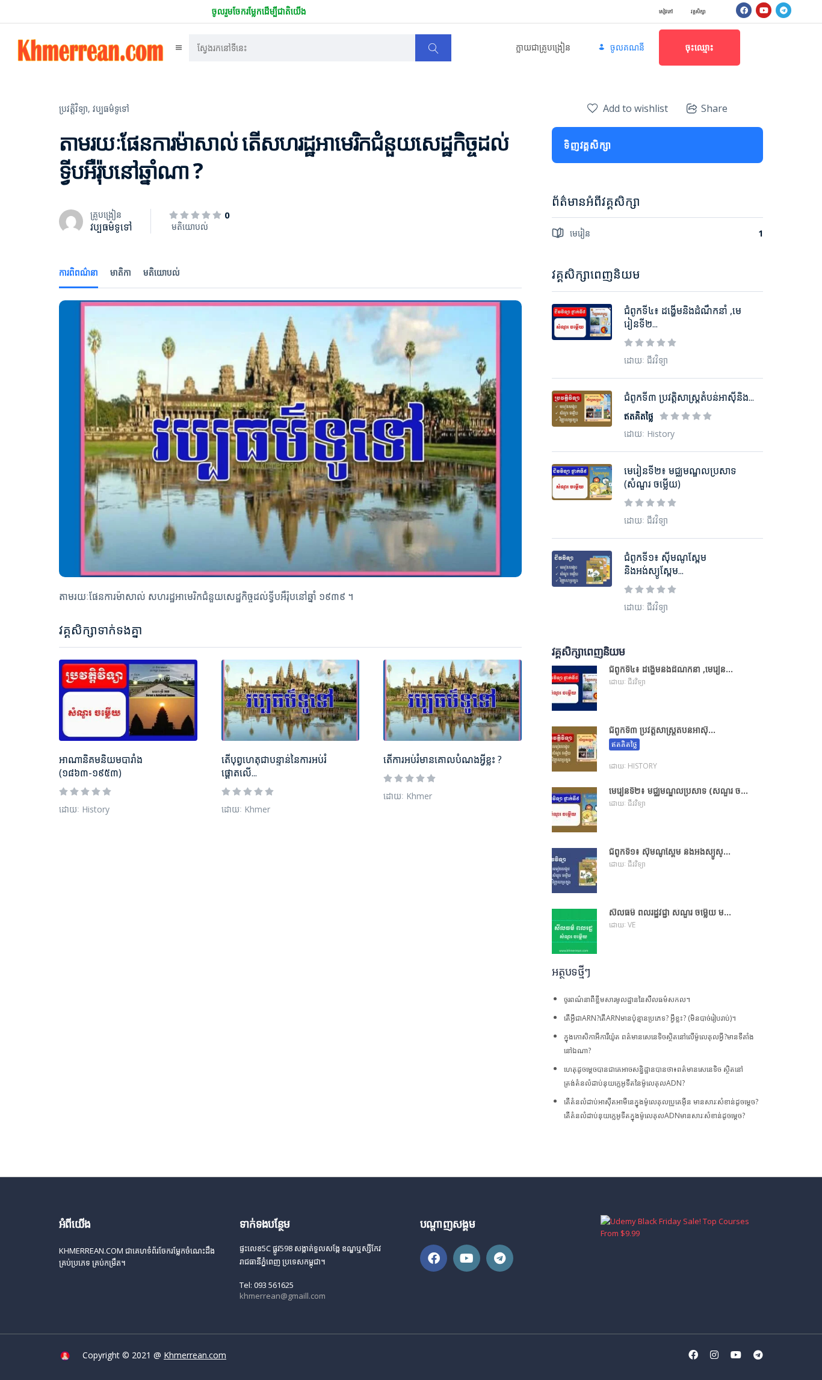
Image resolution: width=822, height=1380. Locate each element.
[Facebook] (744, 10)
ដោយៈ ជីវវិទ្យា (646, 360)
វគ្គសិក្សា (698, 11)
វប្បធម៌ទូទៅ (111, 108)
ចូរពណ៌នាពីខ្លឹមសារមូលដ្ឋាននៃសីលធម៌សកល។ (627, 999)
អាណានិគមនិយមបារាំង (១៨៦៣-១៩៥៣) (101, 766)
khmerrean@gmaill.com (282, 1295)
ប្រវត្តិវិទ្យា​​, (74, 108)
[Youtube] (763, 10)
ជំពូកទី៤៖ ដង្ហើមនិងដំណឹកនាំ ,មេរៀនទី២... (682, 317)
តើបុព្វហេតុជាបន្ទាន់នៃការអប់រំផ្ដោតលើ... (274, 766)
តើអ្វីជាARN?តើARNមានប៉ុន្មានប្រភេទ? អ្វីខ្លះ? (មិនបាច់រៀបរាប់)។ (650, 1018)
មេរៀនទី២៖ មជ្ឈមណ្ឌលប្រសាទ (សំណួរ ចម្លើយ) (680, 477)
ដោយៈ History (84, 809)
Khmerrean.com (195, 1355)
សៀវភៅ (666, 11)
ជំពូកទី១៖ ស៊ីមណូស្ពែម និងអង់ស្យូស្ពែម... (665, 564)
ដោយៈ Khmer (245, 809)
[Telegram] (783, 10)
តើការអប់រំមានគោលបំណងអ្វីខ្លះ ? (442, 759)
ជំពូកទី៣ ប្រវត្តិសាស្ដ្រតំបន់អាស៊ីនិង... (689, 397)
